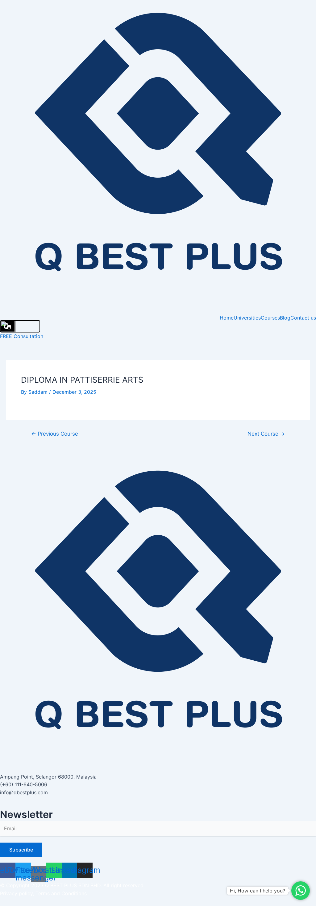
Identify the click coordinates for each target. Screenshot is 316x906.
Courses (270, 317)
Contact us (303, 317)
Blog (285, 317)
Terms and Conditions (61, 893)
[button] (158, 802)
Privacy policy (16, 893)
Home (227, 317)
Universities (247, 317)
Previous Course (54, 433)
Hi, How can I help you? (257, 891)
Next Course (266, 433)
